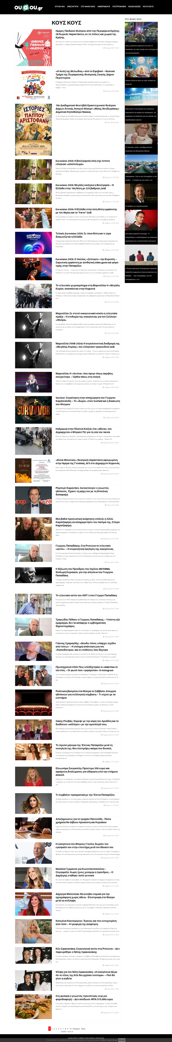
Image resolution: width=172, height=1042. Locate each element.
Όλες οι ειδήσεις (79, 1038)
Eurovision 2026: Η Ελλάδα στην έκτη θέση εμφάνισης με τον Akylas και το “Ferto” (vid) (86, 210)
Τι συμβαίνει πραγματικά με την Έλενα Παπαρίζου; (85, 795)
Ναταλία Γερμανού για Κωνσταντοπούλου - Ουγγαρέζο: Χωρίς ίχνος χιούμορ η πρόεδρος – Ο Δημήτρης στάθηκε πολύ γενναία (84, 872)
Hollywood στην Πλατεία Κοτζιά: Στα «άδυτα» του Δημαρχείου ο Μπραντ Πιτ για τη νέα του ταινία (84, 430)
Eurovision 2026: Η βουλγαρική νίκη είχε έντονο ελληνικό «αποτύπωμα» (83, 162)
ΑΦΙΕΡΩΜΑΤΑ (103, 6)
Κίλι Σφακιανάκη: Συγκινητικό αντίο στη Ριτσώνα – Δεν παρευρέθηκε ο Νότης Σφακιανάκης (88, 950)
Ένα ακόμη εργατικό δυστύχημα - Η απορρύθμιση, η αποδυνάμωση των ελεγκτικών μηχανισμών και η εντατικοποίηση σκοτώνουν (141, 237)
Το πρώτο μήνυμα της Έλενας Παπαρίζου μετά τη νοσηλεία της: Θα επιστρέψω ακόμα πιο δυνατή (84, 746)
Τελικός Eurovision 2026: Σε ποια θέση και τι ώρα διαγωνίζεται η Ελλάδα (83, 235)
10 (71, 1028)
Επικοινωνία (100, 1038)
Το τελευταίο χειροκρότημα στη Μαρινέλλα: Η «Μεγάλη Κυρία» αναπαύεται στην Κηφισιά (88, 287)
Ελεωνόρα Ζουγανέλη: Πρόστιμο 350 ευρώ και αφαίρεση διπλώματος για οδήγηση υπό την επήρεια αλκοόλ (87, 771)
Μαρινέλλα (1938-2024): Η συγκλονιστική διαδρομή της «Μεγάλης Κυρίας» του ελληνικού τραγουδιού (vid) (88, 345)
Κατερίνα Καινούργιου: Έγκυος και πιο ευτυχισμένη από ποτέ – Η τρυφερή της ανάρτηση (86, 922)
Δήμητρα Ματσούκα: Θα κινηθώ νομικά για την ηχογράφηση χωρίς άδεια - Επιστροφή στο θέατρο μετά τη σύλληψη (85, 897)
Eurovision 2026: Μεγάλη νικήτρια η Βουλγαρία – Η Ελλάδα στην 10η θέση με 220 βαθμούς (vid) (85, 186)
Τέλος (83, 1028)
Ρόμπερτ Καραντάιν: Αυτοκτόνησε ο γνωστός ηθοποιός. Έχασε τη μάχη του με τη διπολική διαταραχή (82, 491)
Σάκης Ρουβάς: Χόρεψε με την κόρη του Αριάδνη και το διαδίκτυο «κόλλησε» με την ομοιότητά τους (87, 722)
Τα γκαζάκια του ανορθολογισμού (136, 206)
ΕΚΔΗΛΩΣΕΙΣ (134, 6)
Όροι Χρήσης (90, 1038)
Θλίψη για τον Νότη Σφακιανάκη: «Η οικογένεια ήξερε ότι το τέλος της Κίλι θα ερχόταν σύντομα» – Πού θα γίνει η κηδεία (86, 975)
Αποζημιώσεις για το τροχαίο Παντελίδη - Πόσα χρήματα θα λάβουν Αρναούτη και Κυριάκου (83, 820)
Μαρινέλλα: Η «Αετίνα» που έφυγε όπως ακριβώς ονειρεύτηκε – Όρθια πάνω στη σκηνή (84, 375)
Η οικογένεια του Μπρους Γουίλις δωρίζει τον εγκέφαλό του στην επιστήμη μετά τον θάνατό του (84, 845)
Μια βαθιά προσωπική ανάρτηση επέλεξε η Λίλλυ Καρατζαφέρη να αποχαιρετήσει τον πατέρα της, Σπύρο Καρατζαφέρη (88, 522)
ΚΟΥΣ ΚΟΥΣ (148, 6)
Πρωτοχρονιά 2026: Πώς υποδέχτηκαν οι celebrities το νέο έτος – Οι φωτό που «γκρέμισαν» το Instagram (87, 668)
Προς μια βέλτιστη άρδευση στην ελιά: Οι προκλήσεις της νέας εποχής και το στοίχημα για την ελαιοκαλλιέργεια (141, 49)
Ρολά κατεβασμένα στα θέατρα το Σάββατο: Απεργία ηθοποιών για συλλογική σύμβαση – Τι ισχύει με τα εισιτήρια (86, 694)
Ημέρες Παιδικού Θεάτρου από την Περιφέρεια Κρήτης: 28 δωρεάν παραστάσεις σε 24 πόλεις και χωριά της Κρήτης (88, 34)
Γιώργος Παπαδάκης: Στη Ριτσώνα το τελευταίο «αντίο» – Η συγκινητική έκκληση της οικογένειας (84, 547)
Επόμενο (76, 1028)
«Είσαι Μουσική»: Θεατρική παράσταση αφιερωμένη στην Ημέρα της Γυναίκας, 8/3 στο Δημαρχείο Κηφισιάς (88, 461)
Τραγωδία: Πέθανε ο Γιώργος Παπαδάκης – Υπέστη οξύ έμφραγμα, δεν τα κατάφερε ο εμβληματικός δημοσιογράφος (88, 623)
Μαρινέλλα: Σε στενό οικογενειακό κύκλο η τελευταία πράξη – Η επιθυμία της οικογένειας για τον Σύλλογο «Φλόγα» (86, 316)
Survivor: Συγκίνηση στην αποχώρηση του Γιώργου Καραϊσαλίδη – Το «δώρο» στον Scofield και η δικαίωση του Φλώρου (88, 401)
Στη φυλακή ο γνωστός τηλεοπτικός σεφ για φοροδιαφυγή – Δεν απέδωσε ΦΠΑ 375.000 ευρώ (84, 997)
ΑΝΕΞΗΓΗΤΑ (73, 6)
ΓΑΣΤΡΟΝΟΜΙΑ (119, 6)
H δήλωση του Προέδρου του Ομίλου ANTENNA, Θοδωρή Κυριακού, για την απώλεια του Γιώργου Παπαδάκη (84, 572)
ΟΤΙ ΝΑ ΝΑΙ (60, 6)
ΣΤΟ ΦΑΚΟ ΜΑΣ (88, 6)
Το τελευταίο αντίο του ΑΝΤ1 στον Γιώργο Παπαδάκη (86, 595)
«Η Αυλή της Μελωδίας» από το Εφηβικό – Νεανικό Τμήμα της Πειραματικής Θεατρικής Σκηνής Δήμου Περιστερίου (85, 74)
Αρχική (70, 1038)
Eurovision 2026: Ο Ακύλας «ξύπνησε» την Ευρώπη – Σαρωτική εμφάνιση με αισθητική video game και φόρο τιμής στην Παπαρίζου (87, 262)
